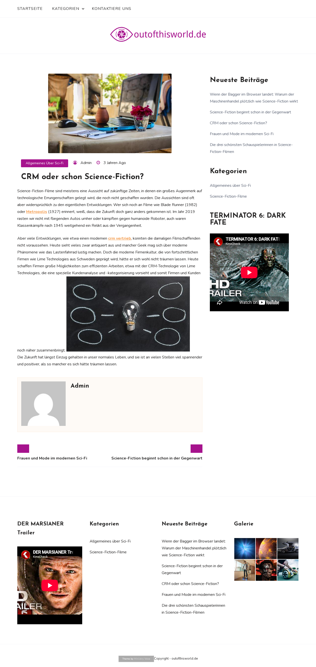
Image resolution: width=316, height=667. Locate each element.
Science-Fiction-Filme (228, 196)
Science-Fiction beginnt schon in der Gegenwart (156, 458)
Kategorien (65, 8)
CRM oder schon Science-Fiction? (238, 123)
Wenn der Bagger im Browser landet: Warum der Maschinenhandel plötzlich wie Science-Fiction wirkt (194, 548)
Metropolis (36, 211)
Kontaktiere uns (111, 8)
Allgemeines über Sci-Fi (44, 163)
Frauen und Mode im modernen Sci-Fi (52, 458)
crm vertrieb (119, 238)
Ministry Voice (142, 659)
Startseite (30, 8)
